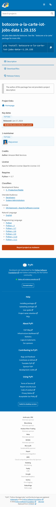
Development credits (27, 370)
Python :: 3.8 (11, 231)
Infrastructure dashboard (27, 333)
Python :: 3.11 (11, 239)
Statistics (28, 336)
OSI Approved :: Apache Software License (22, 207)
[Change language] (50, 4)
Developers (10, 197)
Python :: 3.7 (11, 228)
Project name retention (27, 313)
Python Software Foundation (32, 499)
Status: (28, 279)
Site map (41, 502)
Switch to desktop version (28, 404)
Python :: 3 (10, 225)
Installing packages (27, 303)
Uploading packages (27, 306)
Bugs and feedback (28, 357)
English (9, 215)
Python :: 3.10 (11, 236)
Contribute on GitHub (27, 360)
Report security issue (28, 386)
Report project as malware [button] (28, 247)
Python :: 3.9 (11, 234)
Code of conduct (27, 390)
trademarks (14, 499)
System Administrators (15, 200)
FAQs (28, 316)
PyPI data (7, 117)
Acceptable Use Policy (27, 396)
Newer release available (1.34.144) (18, 125)
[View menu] (44, 4)
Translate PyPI (27, 363)
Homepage (9, 105)
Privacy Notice (27, 393)
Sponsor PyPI (28, 366)
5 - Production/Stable (14, 190)
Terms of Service (27, 383)
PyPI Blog (27, 330)
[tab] (28, 61)
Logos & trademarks (28, 340)
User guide (27, 310)
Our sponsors (28, 343)
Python (9, 222)
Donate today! (28, 285)
